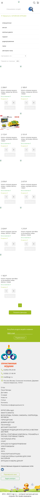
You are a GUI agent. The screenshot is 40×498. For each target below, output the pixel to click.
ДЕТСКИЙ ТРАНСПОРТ (9, 427)
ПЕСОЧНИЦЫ (6, 425)
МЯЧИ (3, 449)
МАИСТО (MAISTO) (7, 413)
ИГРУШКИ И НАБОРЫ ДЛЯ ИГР (12, 461)
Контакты (4, 402)
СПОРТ (3, 441)
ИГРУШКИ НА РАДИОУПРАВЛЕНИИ (13, 444)
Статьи (3, 400)
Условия (4, 395)
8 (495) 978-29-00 (9, 370)
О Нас (3, 387)
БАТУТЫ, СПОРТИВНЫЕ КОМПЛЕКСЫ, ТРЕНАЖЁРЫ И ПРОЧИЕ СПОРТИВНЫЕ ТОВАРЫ (20, 435)
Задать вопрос (10, 478)
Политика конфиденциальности (12, 405)
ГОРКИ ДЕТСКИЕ (7, 420)
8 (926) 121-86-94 (9, 373)
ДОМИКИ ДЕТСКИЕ (7, 422)
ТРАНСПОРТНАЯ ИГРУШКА (10, 454)
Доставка (4, 392)
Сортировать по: (6, 56)
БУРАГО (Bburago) (7, 410)
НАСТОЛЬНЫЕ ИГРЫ (8, 439)
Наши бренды (6, 390)
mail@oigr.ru (8, 377)
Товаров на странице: (8, 61)
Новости (4, 397)
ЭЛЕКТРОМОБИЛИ (7, 446)
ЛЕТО (3, 451)
